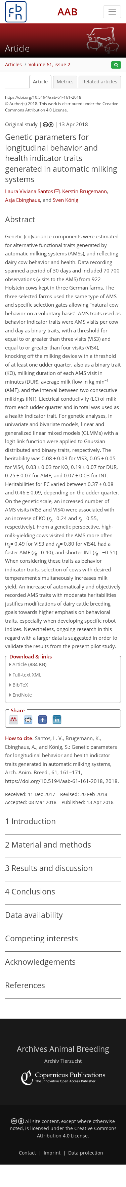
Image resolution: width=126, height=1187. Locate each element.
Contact (27, 1153)
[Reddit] (28, 719)
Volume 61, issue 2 (49, 65)
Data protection (85, 1153)
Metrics (65, 82)
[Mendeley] (13, 719)
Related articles (99, 82)
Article (40, 82)
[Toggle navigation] (112, 11)
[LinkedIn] (56, 719)
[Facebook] (42, 719)
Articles (13, 65)
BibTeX (20, 685)
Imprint (52, 1153)
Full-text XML (26, 674)
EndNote (22, 695)
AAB (67, 11)
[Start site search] (116, 65)
